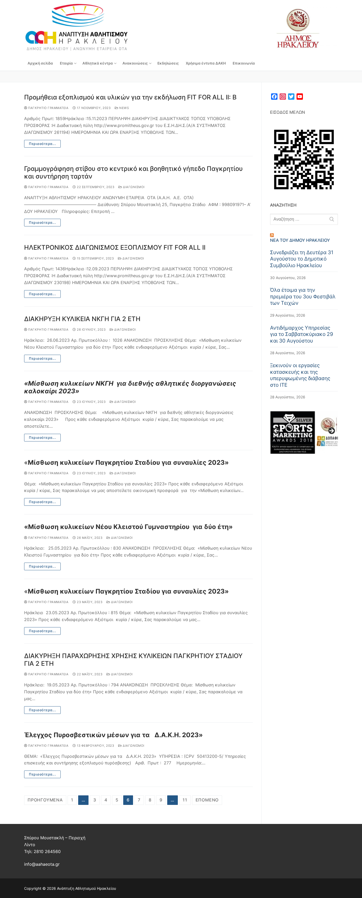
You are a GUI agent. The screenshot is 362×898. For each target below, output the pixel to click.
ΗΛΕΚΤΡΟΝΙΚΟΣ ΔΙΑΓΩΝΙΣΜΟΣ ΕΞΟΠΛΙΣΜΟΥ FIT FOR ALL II (114, 247)
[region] (304, 432)
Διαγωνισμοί (133, 187)
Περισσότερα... (42, 144)
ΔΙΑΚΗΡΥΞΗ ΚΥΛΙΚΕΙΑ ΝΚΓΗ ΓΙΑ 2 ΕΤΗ (82, 319)
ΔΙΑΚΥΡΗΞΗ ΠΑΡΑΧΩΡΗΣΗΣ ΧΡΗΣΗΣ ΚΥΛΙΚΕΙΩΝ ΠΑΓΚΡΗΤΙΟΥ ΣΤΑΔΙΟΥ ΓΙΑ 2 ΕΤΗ (133, 659)
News (123, 108)
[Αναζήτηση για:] (304, 219)
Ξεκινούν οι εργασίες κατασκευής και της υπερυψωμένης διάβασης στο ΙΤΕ (300, 375)
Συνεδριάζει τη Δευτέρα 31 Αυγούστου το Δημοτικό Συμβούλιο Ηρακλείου (301, 258)
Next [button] (331, 431)
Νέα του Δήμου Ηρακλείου (300, 240)
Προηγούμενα (45, 800)
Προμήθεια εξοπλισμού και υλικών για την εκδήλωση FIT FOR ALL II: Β (130, 97)
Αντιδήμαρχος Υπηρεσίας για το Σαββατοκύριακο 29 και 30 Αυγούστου (301, 334)
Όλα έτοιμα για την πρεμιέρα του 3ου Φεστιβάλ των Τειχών (302, 296)
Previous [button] (277, 431)
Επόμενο (207, 800)
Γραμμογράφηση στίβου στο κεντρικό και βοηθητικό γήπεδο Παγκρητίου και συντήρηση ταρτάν (133, 172)
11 (185, 800)
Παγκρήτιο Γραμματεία (47, 108)
